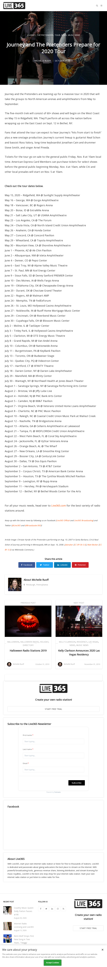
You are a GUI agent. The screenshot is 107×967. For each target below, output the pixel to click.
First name (27, 735)
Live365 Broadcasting (83, 520)
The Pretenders (45, 35)
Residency (82, 641)
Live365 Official (63, 520)
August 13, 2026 (20, 930)
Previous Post (28, 602)
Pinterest (82, 565)
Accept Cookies (52, 962)
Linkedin (64, 565)
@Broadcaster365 (33, 525)
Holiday (44, 641)
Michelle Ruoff (40, 579)
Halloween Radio (29, 641)
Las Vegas (93, 641)
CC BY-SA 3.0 (80, 544)
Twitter (46, 565)
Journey (31, 35)
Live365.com (58, 505)
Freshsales (57, 792)
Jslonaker (69, 544)
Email (25, 763)
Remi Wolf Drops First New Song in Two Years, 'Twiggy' (24, 939)
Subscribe (77, 783)
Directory (28, 645)
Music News (74, 35)
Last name (27, 749)
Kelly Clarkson (67, 641)
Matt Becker (92, 544)
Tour (57, 35)
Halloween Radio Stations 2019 (28, 650)
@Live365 (16, 525)
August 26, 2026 (20, 918)
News (64, 35)
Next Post (79, 602)
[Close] (102, 950)
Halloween (13, 641)
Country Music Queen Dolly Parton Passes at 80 (23, 911)
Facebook (27, 565)
